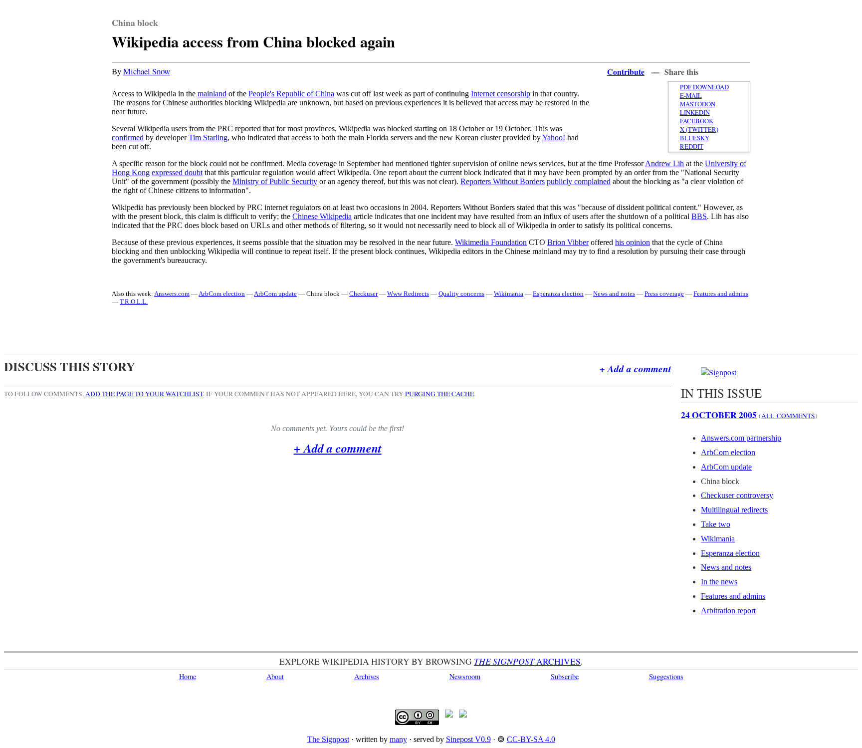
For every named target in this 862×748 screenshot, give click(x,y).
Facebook (696, 121)
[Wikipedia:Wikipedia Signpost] (718, 372)
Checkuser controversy (737, 495)
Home (187, 676)
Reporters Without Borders (502, 181)
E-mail (691, 95)
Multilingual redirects (734, 509)
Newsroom (464, 676)
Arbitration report (728, 610)
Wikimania (508, 293)
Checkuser (363, 293)
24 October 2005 (719, 414)
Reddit (691, 146)
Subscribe (565, 676)
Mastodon (697, 104)
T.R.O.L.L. (134, 301)
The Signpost (328, 739)
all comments (788, 415)
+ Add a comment (635, 368)
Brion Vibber (568, 242)
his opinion (632, 242)
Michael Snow (146, 71)
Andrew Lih (664, 163)
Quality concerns (461, 293)
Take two (715, 524)
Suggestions (666, 676)
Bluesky (694, 138)
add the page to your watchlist (144, 393)
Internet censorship (500, 93)
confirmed (128, 137)
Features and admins (720, 293)
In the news (719, 581)
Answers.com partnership (741, 438)
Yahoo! (553, 137)
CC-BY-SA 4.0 (531, 739)
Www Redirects (408, 293)
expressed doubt (177, 172)
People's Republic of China (291, 93)
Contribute (626, 71)
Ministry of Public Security (274, 181)
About (275, 676)
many (398, 739)
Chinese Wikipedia (322, 216)
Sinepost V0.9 (468, 739)
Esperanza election (558, 293)
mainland (212, 93)
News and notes (614, 293)
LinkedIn (695, 112)
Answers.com (172, 293)
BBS (699, 216)
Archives (366, 676)
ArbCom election (222, 293)
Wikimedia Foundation (491, 242)
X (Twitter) (699, 129)
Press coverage (664, 293)
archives (527, 661)
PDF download (704, 87)
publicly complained (579, 181)
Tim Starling (208, 137)
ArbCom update (275, 293)
